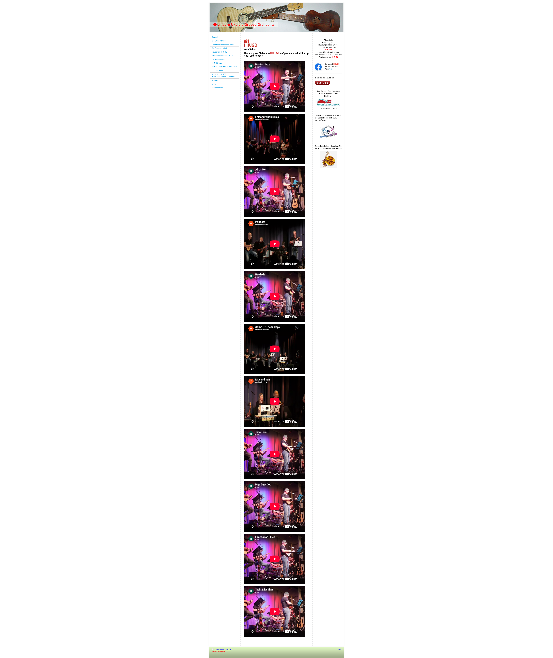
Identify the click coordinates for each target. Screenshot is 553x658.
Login (339, 649)
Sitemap (228, 649)
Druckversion (219, 649)
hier (330, 69)
